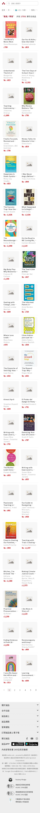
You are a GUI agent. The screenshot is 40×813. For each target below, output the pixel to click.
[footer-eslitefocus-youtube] (31, 738)
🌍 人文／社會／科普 (21, 10)
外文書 (10, 10)
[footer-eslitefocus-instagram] (36, 738)
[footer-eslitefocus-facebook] (27, 738)
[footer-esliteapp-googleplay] (31, 743)
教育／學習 (34, 10)
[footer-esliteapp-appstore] (18, 743)
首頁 (3, 10)
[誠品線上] (3, 3)
